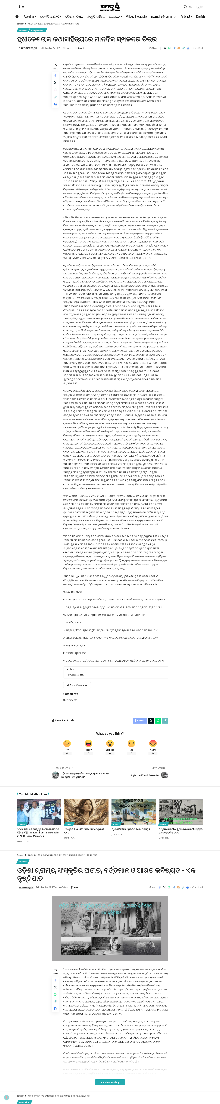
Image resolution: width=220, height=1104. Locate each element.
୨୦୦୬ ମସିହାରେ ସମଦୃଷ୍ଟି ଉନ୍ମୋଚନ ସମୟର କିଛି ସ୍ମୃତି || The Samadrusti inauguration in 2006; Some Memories (38, 832)
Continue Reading (110, 1082)
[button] (185, 6)
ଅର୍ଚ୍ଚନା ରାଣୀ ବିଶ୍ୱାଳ (28, 48)
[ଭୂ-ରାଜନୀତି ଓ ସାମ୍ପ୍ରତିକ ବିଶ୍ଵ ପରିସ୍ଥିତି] (133, 812)
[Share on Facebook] (160, 48)
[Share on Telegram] (174, 48)
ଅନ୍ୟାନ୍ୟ (23, 30)
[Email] (179, 48)
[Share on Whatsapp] (169, 48)
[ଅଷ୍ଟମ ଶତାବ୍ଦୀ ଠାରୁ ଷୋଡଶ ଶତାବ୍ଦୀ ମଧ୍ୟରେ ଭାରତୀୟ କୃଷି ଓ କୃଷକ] (181, 812)
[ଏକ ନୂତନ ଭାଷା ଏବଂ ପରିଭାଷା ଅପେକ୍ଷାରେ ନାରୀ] (86, 812)
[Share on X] (165, 48)
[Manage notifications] (6, 1097)
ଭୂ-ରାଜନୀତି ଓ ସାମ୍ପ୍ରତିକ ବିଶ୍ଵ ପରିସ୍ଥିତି (130, 829)
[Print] (188, 48)
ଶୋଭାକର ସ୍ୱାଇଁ (26, 887)
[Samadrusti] (110, 6)
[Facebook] (19, 6)
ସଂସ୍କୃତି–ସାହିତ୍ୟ (37, 30)
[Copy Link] (183, 48)
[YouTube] (23, 6)
